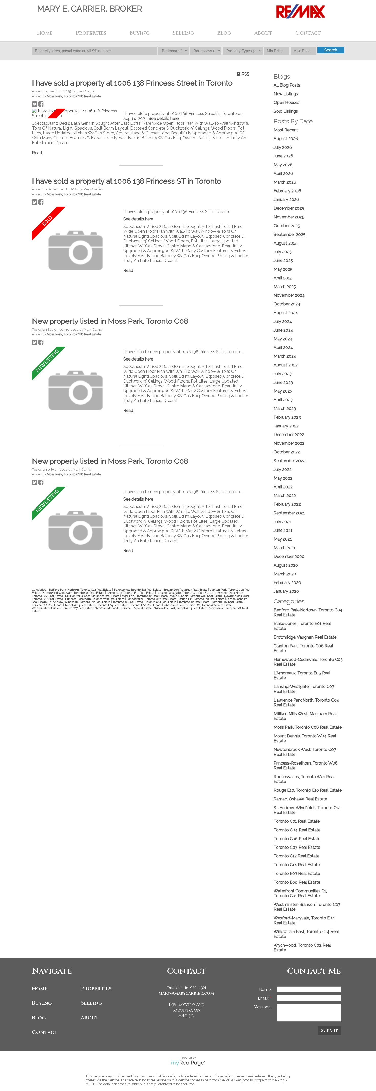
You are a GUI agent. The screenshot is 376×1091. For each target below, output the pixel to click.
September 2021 (289, 513)
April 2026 (283, 173)
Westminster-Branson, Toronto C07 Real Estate (63, 608)
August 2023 (286, 365)
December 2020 (289, 556)
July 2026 (283, 147)
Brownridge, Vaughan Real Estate (185, 589)
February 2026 (287, 190)
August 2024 (286, 312)
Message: (262, 1006)
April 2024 (283, 347)
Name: (265, 989)
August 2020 (286, 565)
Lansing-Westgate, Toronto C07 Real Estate (185, 592)
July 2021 (282, 521)
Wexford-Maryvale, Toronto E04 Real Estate (124, 608)
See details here (164, 118)
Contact (308, 32)
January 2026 (286, 199)
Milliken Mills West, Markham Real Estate (92, 595)
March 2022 (285, 495)
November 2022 (289, 443)
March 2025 (285, 286)
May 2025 (283, 269)
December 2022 (289, 434)
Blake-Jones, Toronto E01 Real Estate (138, 589)
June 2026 (283, 156)
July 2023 (283, 373)
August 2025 (286, 243)
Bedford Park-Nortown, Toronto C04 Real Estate (80, 589)
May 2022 (283, 478)
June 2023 (283, 382)
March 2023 (285, 408)
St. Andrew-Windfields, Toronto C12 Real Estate (80, 601)
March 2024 (285, 356)
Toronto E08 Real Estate (146, 605)
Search (330, 50)
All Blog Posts (287, 85)
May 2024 (283, 338)
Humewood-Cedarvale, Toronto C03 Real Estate (73, 592)
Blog (224, 32)
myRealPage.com (188, 1063)
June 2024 (283, 330)
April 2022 (283, 486)
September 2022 (289, 460)
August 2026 (286, 138)
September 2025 (289, 234)
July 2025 (283, 251)
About (90, 1017)
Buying (42, 1003)
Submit (329, 1030)
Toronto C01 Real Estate (128, 601)
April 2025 (283, 278)
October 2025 (287, 225)
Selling (91, 1003)
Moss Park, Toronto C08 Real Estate (74, 96)
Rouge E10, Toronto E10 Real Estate (202, 598)
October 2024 (287, 304)
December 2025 (289, 208)
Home (45, 32)
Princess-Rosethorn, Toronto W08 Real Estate (95, 598)
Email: (264, 998)
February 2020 (287, 582)
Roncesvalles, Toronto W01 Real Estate (152, 598)
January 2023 (286, 425)
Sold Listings (286, 111)
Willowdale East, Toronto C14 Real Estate (181, 608)
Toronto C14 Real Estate (80, 605)
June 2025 (283, 260)
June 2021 (283, 530)
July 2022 (283, 469)
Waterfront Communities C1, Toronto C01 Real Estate (198, 605)
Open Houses (287, 102)
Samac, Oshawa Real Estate (300, 799)
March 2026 (285, 182)
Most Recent (286, 130)
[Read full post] (75, 113)
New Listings (286, 93)
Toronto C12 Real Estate (47, 605)
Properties (96, 988)
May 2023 (283, 391)
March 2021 (284, 547)
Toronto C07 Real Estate (228, 601)
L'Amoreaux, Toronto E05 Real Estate (131, 592)
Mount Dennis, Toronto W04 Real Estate (196, 595)
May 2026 (283, 164)
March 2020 (285, 573)
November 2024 (289, 295)
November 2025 (289, 217)
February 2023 (287, 417)
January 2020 (286, 591)
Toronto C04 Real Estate (161, 601)
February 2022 (287, 504)
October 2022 (287, 452)
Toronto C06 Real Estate (194, 601)
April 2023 (283, 399)
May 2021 (283, 539)
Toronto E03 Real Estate (113, 605)
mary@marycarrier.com (186, 993)
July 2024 (283, 321)
